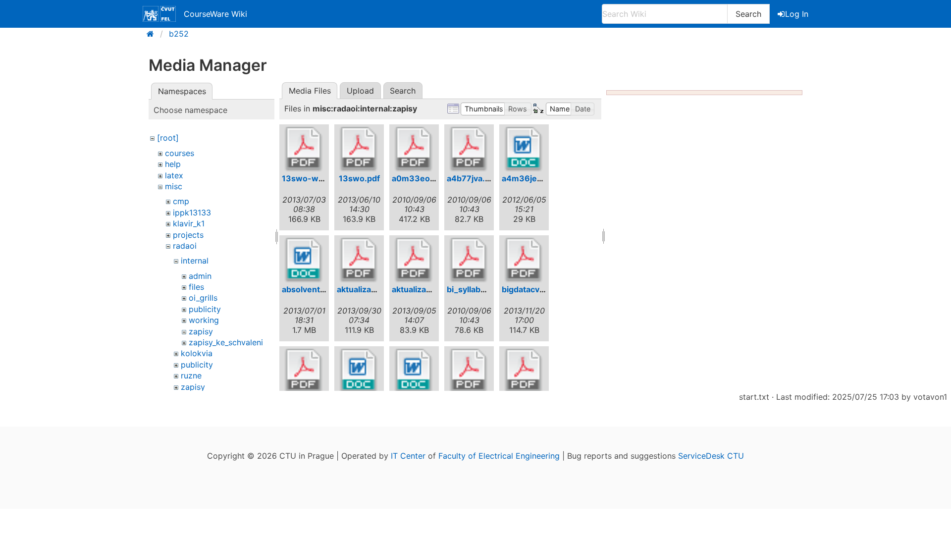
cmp (181, 201)
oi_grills (203, 298)
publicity (205, 309)
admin (200, 276)
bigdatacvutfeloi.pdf (541, 289)
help (173, 164)
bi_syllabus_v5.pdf (482, 289)
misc (173, 186)
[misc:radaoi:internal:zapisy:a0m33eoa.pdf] (414, 149)
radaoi (185, 246)
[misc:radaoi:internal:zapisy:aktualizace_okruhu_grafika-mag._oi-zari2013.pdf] (414, 260)
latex (174, 175)
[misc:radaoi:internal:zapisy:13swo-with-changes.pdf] (304, 149)
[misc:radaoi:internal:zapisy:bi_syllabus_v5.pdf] (469, 260)
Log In (796, 14)
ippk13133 (192, 212)
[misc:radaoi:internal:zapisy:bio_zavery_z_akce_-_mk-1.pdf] (304, 371)
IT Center (408, 456)
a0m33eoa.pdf (421, 178)
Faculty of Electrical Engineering (499, 456)
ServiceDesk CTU (711, 456)
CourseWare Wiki (215, 14)
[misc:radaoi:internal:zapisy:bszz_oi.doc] (359, 371)
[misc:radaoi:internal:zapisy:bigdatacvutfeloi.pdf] (524, 260)
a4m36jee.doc (530, 178)
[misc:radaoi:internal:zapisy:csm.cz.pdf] (524, 371)
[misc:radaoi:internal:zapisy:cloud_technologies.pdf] (469, 371)
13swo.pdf (359, 178)
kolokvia (196, 353)
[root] (168, 138)
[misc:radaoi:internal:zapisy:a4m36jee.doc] (524, 149)
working (204, 320)
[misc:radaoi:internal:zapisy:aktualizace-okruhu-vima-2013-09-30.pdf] (359, 260)
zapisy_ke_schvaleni (226, 342)
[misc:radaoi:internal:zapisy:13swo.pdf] (359, 149)
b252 (179, 34)
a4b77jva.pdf (472, 178)
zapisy (201, 331)
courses (179, 153)
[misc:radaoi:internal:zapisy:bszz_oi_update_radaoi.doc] (414, 371)
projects (188, 235)
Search (748, 14)
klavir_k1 (189, 223)
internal (195, 261)
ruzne (191, 375)
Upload (360, 91)
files (196, 287)
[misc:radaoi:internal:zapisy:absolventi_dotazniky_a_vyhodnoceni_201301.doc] (304, 260)
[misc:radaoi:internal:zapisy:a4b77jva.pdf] (469, 149)
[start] (153, 34)
